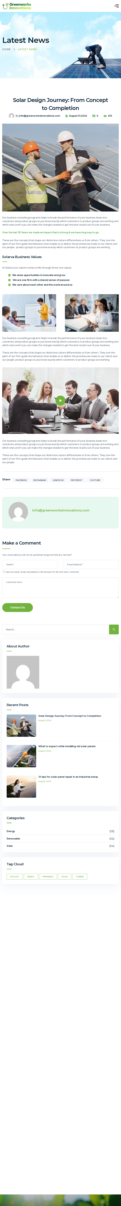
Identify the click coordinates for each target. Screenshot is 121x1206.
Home (6, 49)
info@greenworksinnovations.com (39, 115)
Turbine (80, 876)
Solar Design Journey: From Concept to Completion (69, 716)
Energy (31, 876)
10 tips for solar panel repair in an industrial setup (68, 776)
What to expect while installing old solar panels (67, 746)
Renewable (48, 876)
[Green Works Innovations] (16, 6)
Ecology (14, 876)
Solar (65, 876)
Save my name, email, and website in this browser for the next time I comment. (42, 571)
